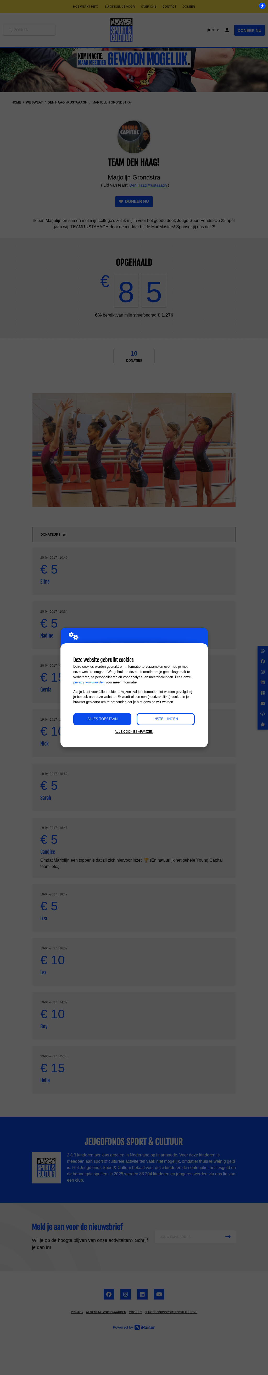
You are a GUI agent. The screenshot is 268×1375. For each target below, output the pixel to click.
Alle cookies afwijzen (134, 731)
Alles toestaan (102, 719)
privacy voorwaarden (88, 682)
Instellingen (165, 719)
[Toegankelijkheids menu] (262, 6)
